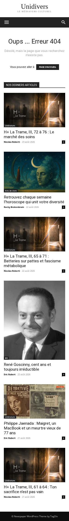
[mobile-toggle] (6, 22)
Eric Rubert (10, 374)
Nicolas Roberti (12, 141)
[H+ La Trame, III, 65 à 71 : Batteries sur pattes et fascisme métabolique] (34, 234)
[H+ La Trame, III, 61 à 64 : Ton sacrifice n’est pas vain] (34, 465)
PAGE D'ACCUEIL (47, 67)
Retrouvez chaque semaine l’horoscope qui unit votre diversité (34, 199)
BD (6, 358)
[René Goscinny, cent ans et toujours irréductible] (34, 320)
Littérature (10, 125)
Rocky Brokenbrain (14, 207)
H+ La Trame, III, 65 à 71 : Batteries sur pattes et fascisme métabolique (32, 261)
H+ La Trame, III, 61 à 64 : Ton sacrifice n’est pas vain (30, 489)
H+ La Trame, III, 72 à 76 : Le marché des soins (29, 134)
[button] (63, 22)
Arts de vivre (11, 190)
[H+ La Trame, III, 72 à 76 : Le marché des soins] (34, 110)
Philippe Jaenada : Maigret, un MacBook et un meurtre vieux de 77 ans (32, 428)
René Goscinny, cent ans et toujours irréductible (27, 367)
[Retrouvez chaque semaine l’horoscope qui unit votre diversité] (34, 172)
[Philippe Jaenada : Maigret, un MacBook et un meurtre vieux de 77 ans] (34, 401)
